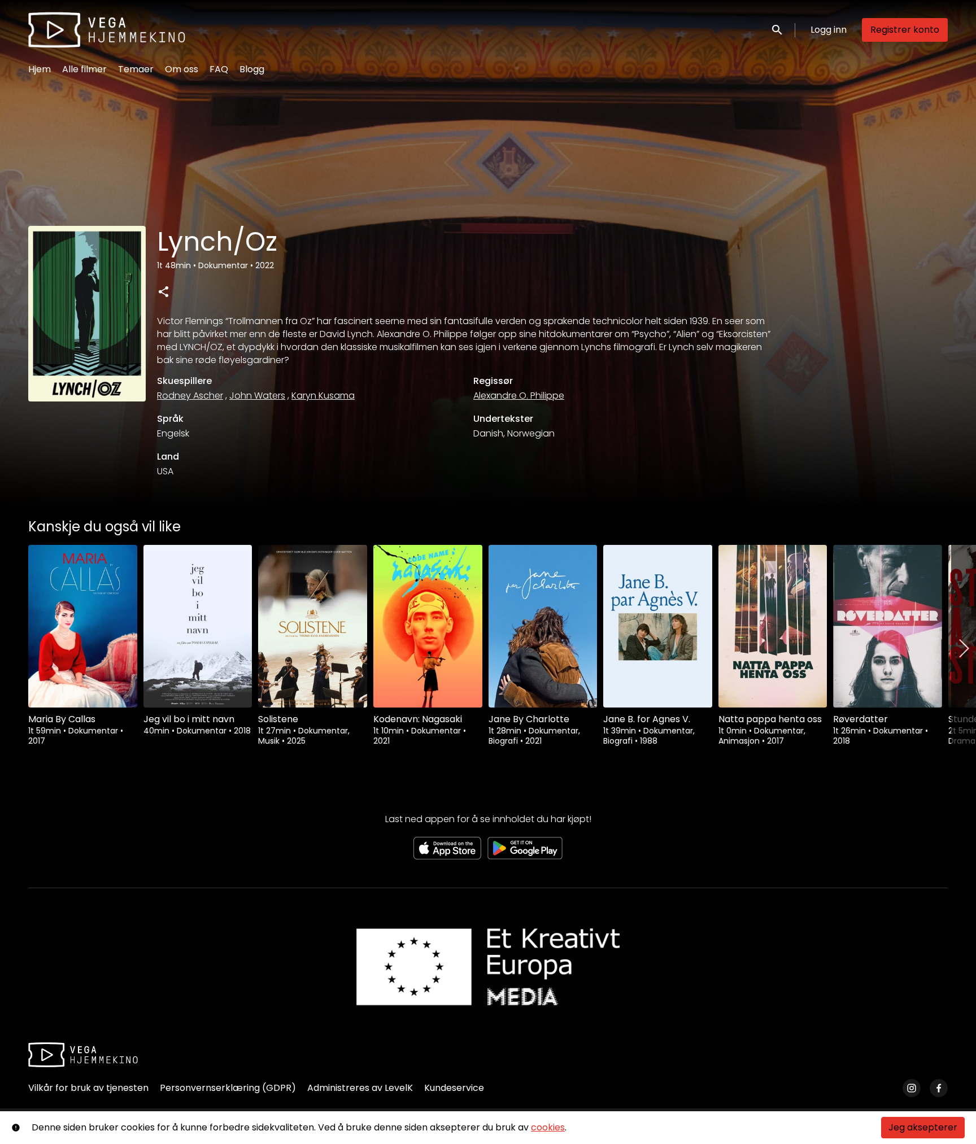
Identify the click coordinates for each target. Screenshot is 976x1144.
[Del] (163, 291)
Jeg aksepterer (922, 1127)
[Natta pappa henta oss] (772, 626)
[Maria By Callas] (82, 626)
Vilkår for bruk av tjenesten (88, 1087)
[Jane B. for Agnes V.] (657, 626)
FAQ (219, 69)
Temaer (136, 69)
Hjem (39, 69)
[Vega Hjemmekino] (83, 1055)
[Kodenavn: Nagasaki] (427, 626)
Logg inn (829, 29)
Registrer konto (904, 29)
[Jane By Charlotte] (543, 626)
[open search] (778, 30)
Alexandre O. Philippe (518, 395)
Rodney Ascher (190, 395)
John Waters (257, 395)
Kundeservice (454, 1087)
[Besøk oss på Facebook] (939, 1088)
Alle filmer (84, 69)
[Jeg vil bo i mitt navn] (197, 626)
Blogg (251, 69)
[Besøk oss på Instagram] (912, 1088)
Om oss (181, 69)
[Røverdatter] (887, 626)
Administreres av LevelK (360, 1087)
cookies (548, 1127)
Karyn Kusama (323, 395)
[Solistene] (312, 626)
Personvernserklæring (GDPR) (228, 1087)
